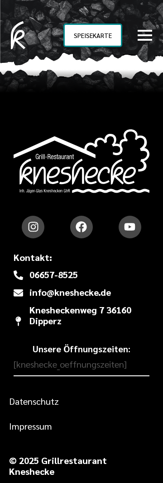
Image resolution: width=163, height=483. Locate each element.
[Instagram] (33, 227)
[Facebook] (81, 227)
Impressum (30, 426)
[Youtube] (130, 227)
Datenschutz (34, 401)
